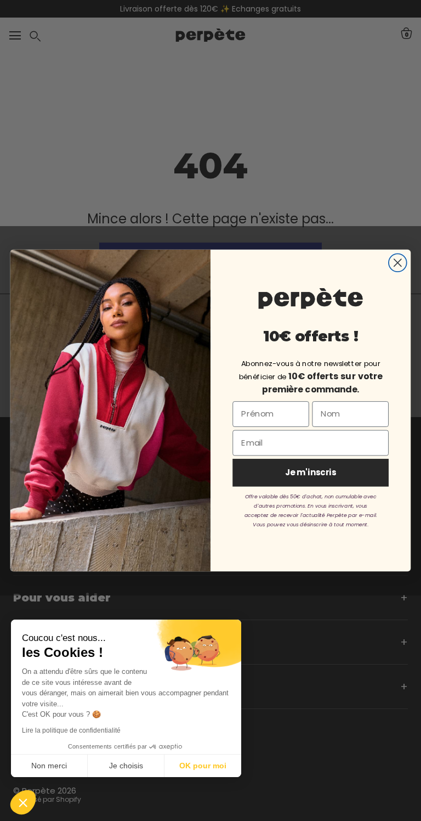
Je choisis (126, 765)
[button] (23, 802)
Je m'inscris (311, 472)
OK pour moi (202, 765)
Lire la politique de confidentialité (71, 730)
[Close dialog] (398, 263)
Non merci (49, 765)
